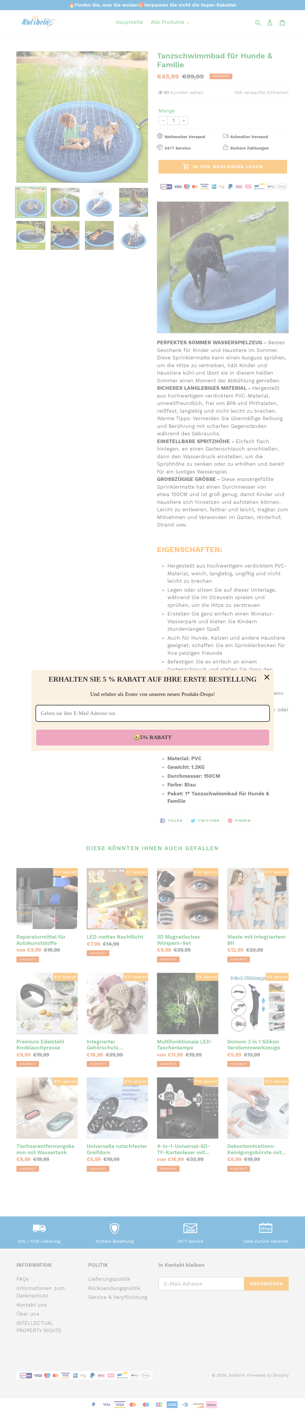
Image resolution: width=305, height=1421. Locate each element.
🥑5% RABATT (152, 737)
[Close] (267, 677)
